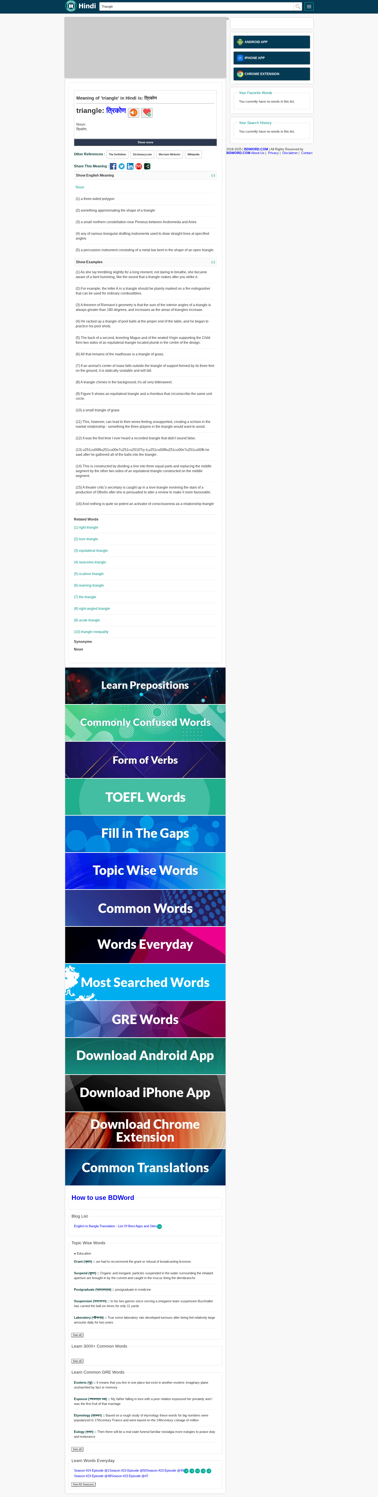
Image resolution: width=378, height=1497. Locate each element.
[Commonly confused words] (145, 740)
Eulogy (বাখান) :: (85, 1432)
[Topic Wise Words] (145, 888)
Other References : (89, 154)
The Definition (117, 154)
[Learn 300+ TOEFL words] (145, 814)
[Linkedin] (131, 168)
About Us (257, 153)
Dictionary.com (142, 154)
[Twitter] (122, 168)
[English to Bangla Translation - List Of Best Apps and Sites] (159, 1228)
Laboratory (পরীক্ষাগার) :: (91, 1317)
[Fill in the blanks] (145, 851)
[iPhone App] (145, 1110)
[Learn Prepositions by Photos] (145, 703)
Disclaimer (290, 153)
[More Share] (147, 168)
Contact (306, 153)
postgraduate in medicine (112, 1289)
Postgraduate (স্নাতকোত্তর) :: (94, 1289)
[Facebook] (114, 168)
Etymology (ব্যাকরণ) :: (90, 1415)
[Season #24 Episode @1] (186, 1472)
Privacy (273, 153)
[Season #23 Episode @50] (192, 1472)
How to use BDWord (103, 1197)
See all (77, 1335)
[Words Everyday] (145, 962)
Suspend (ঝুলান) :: (87, 1273)
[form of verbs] (145, 777)
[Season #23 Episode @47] (208, 1472)
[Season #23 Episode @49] (198, 1472)
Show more (145, 142)
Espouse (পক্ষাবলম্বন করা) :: (92, 1399)
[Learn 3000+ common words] (145, 925)
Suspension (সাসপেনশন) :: (92, 1301)
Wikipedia (193, 154)
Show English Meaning (145, 175)
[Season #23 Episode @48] (203, 1472)
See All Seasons (83, 1484)
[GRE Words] (145, 1036)
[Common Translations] (145, 1184)
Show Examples (145, 262)
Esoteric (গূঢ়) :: (85, 1382)
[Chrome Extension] (145, 1147)
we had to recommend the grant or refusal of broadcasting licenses (132, 1261)
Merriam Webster (169, 154)
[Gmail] (139, 168)
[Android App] (145, 1073)
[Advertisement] (144, 47)
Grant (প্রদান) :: (85, 1261)
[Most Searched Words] (145, 999)
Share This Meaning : (91, 166)
